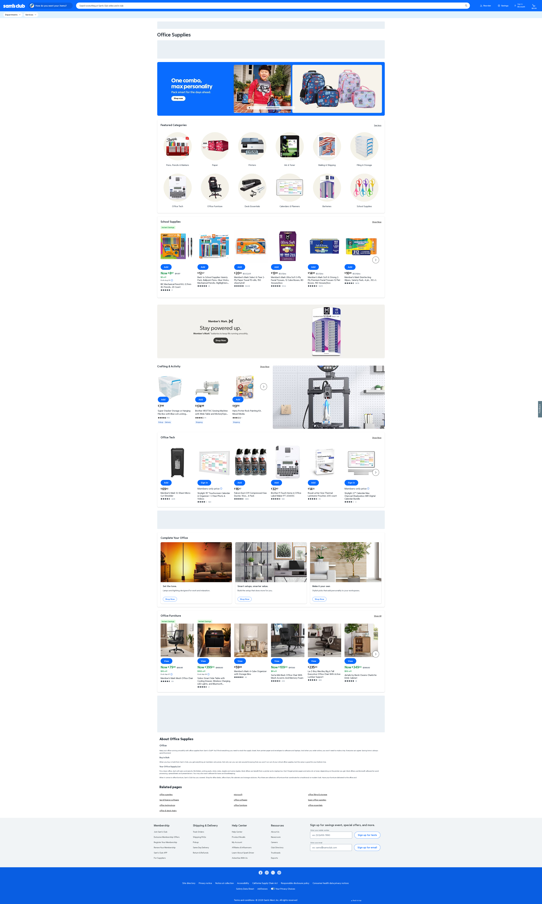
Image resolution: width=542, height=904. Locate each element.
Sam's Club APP (160, 852)
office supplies (166, 794)
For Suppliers (160, 858)
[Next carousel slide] (287, 107)
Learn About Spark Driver (243, 852)
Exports (274, 858)
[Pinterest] (279, 872)
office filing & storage (317, 794)
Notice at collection (224, 883)
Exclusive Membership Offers (167, 837)
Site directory (188, 883)
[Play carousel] (249, 107)
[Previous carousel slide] (260, 107)
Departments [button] (11, 14)
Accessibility (243, 883)
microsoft (238, 794)
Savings (504, 5)
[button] (520, 6)
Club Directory (277, 847)
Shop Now (376, 222)
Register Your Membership (165, 842)
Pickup (196, 842)
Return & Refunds (200, 852)
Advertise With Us (240, 858)
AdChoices (262, 888)
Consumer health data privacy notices (331, 883)
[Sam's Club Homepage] (14, 6)
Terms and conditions (244, 900)
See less (377, 125)
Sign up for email (367, 847)
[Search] (466, 5)
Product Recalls (238, 837)
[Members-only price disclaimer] (221, 488)
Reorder (487, 5)
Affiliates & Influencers (242, 847)
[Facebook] (260, 872)
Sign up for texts (367, 835)
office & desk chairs (168, 810)
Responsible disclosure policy (295, 883)
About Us (275, 831)
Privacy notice (205, 883)
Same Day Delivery (201, 847)
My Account (237, 842)
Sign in (204, 482)
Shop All (377, 616)
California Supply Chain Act (265, 883)
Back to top (357, 900)
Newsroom (276, 837)
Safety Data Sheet (245, 888)
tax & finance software (169, 799)
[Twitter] (273, 872)
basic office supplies (317, 799)
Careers (274, 842)
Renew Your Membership (165, 847)
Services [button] (29, 14)
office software (240, 799)
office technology (167, 805)
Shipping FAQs (199, 837)
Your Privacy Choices (285, 888)
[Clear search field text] (459, 6)
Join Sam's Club (160, 831)
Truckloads (275, 852)
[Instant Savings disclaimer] (172, 280)
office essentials (315, 805)
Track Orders (198, 831)
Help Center (237, 831)
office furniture (240, 805)
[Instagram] (266, 872)
